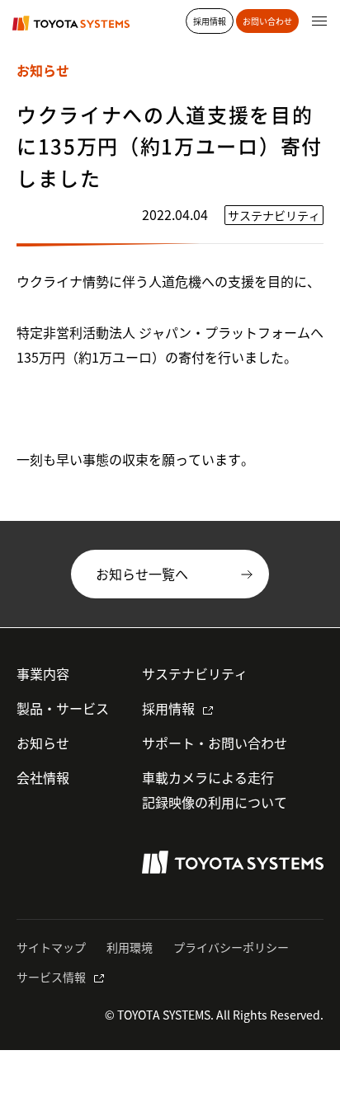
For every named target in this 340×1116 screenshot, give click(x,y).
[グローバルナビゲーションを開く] (319, 20)
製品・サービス (63, 708)
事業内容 (43, 673)
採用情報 (168, 708)
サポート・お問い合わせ (214, 743)
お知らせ (43, 743)
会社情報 (43, 777)
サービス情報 (51, 976)
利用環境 (129, 947)
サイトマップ (51, 947)
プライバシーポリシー (231, 947)
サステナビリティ (195, 673)
